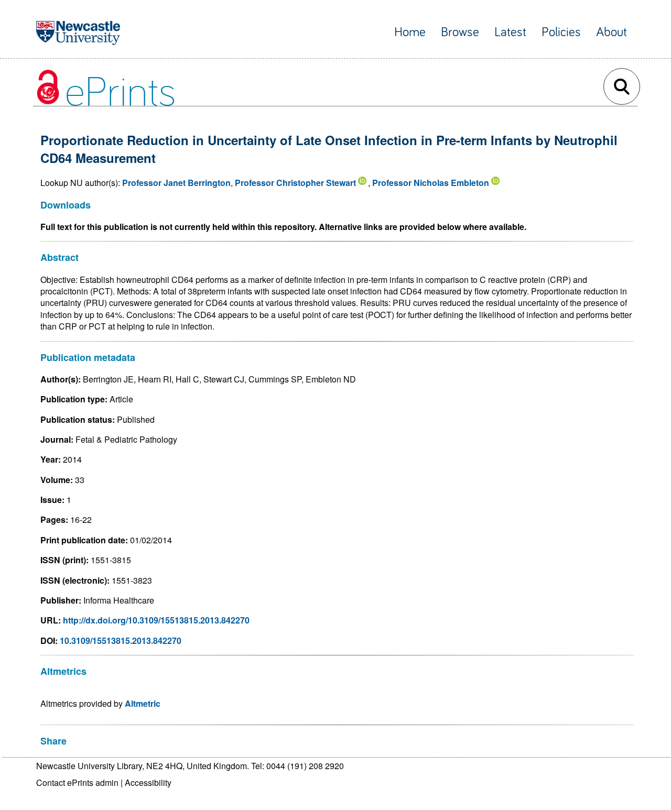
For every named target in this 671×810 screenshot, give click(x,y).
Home (410, 32)
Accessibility (148, 782)
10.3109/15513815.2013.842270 (120, 640)
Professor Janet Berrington (176, 183)
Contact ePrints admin (77, 782)
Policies (561, 32)
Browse (460, 32)
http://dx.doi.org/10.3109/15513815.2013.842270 (156, 620)
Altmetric (142, 703)
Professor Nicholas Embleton (430, 183)
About (611, 32)
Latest (510, 32)
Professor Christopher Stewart (295, 183)
